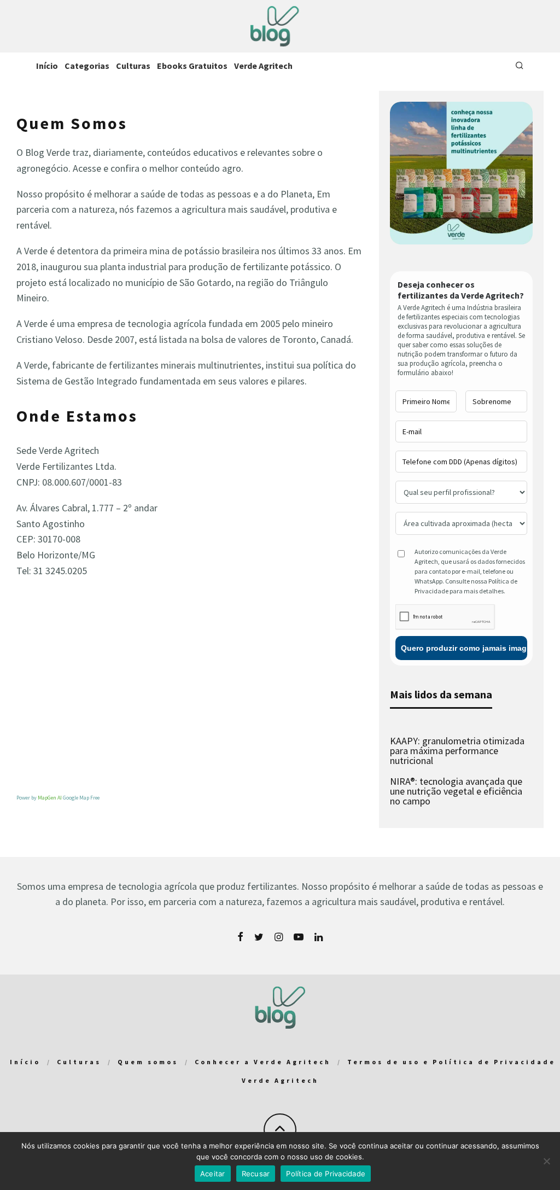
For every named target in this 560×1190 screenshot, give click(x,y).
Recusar (256, 1173)
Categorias (87, 65)
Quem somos (148, 1062)
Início (47, 65)
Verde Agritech (263, 65)
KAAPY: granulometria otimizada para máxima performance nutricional (457, 750)
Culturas (133, 65)
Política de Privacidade (325, 1173)
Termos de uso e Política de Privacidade (451, 1062)
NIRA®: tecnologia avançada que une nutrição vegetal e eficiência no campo (456, 791)
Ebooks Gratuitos (192, 65)
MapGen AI (50, 797)
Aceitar (212, 1173)
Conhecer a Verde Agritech (263, 1062)
